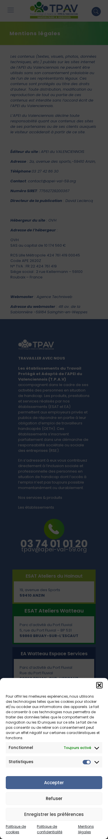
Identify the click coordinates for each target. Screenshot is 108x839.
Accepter (54, 783)
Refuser (54, 798)
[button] (99, 685)
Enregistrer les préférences (54, 814)
